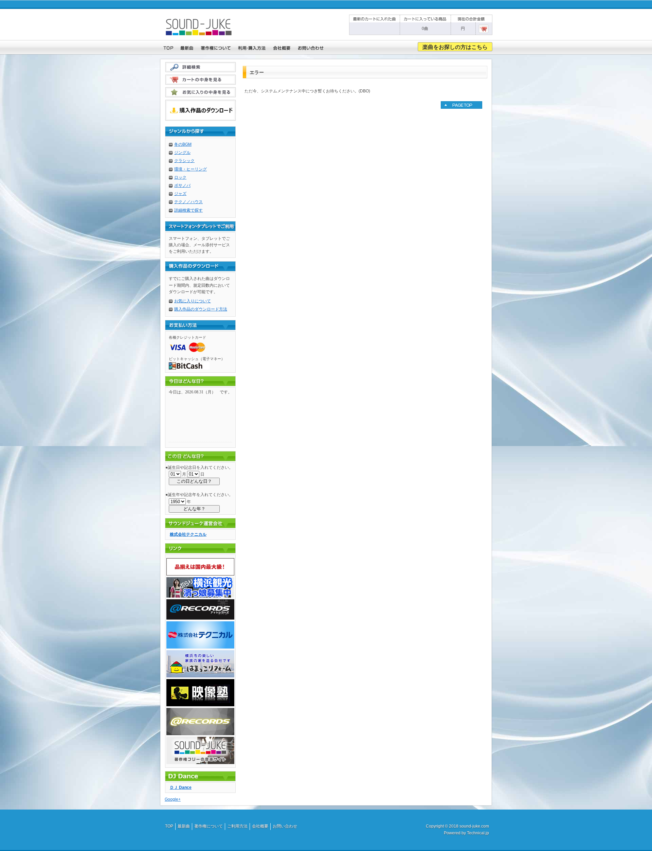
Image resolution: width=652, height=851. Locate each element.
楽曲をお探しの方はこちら (455, 47)
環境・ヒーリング (190, 169)
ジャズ (180, 193)
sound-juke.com (474, 826)
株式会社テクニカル (188, 534)
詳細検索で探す (188, 210)
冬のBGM (183, 144)
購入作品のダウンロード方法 (200, 309)
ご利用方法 (237, 826)
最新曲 (184, 826)
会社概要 (260, 826)
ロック (180, 177)
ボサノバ (182, 185)
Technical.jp (478, 833)
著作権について (208, 826)
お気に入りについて (192, 301)
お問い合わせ (285, 826)
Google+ (173, 799)
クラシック (184, 160)
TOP (169, 826)
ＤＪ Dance (181, 787)
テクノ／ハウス (188, 201)
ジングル (182, 152)
